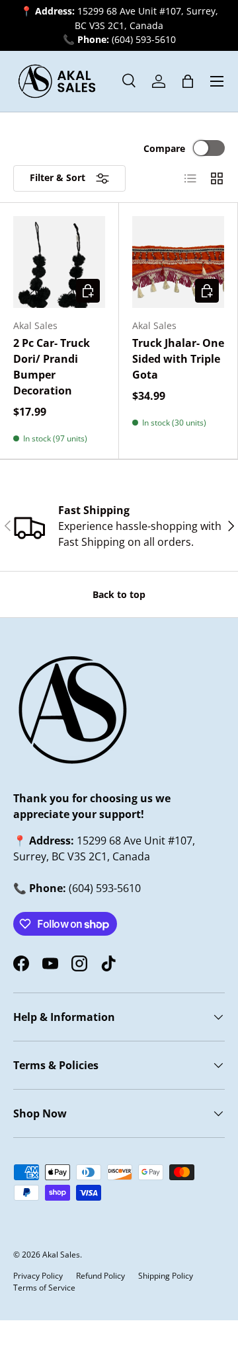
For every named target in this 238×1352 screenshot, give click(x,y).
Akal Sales (61, 1254)
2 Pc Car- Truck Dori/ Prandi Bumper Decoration (51, 367)
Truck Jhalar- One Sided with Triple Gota (178, 359)
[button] (187, 81)
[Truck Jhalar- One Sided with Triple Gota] (178, 262)
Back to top (119, 594)
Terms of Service (44, 1287)
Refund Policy (100, 1275)
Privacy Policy (38, 1275)
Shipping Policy (165, 1275)
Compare (164, 148)
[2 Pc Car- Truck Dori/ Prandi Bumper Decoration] (59, 262)
